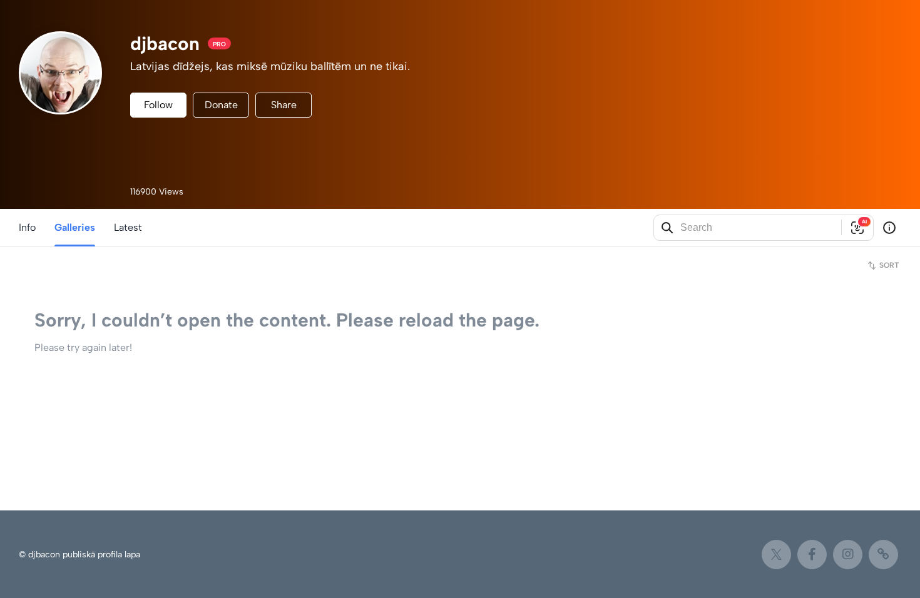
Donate (221, 105)
